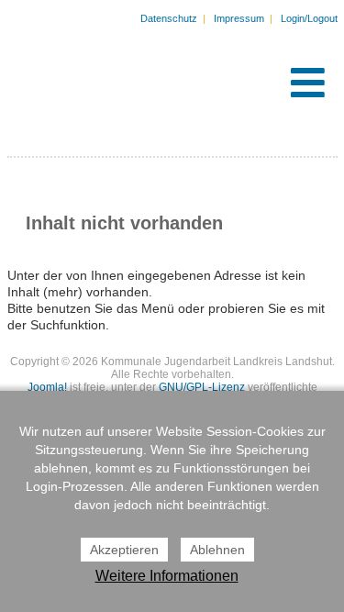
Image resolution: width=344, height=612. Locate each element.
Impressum (239, 18)
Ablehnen (217, 549)
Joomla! (47, 387)
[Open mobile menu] (307, 82)
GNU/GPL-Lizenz (202, 387)
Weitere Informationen (167, 576)
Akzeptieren (124, 549)
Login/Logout (309, 18)
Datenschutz (168, 18)
